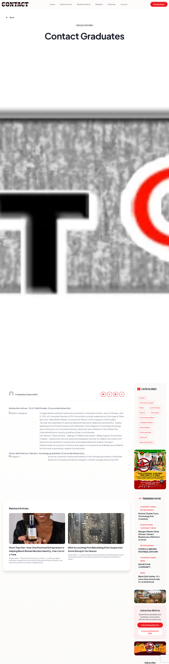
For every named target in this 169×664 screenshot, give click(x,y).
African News (145, 427)
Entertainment (145, 432)
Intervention (116, 435)
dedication (97, 422)
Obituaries (155, 412)
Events (142, 398)
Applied (84, 442)
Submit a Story (66, 4)
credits (49, 445)
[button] (103, 394)
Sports (142, 412)
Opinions (143, 437)
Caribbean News (146, 422)
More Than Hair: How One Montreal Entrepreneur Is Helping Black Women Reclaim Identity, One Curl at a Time (36, 551)
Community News (147, 417)
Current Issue (154, 408)
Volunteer (112, 4)
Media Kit (99, 4)
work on (107, 459)
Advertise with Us (84, 4)
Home (52, 4)
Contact (124, 4)
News (142, 408)
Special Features (146, 442)
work (88, 422)
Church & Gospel (146, 403)
